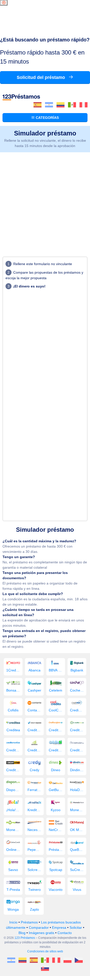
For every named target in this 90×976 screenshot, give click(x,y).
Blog (22, 933)
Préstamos (29, 922)
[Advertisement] (45, 200)
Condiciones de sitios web (45, 951)
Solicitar (76, 927)
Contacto (65, 933)
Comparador (39, 927)
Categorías (47, 118)
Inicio (13, 922)
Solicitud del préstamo (41, 77)
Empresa (59, 927)
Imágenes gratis (41, 933)
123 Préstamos (24, 938)
